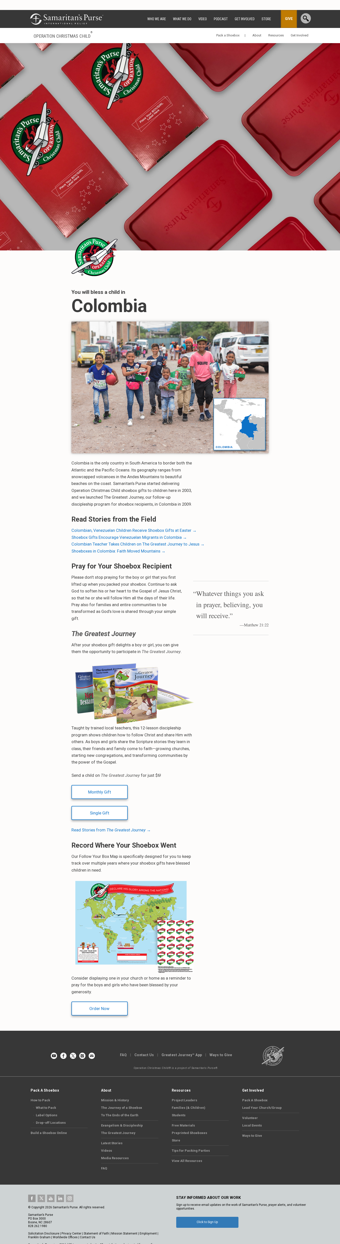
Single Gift (99, 812)
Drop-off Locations (49, 1123)
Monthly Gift (99, 792)
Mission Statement (124, 1233)
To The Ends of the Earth (119, 1115)
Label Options (45, 1115)
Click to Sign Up (207, 1222)
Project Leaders (184, 1100)
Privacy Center (71, 1233)
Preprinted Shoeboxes (189, 1133)
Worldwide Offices (65, 1237)
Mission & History (115, 1100)
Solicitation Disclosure (43, 1233)
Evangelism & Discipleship (122, 1125)
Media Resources (115, 1158)
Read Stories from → (111, 829)
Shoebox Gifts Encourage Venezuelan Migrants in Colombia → (129, 537)
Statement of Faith (96, 1233)
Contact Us (144, 1055)
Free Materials (183, 1125)
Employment (148, 1233)
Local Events (252, 1125)
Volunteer (250, 1118)
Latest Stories (111, 1143)
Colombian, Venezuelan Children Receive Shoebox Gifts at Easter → (134, 530)
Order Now (99, 1008)
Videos (106, 1150)
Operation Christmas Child (63, 35)
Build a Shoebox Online (49, 1133)
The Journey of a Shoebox (121, 1108)
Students (178, 1115)
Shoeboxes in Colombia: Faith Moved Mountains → (118, 551)
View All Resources (187, 1161)
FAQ (123, 1055)
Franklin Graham (39, 1237)
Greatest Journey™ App (182, 1055)
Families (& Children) (188, 1108)
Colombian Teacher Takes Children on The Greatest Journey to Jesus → (138, 544)
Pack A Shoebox (255, 1100)
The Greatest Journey (118, 1133)
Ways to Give (221, 1055)
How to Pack (40, 1100)
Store (176, 1140)
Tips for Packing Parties (191, 1150)
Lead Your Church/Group (262, 1108)
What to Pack (44, 1108)
